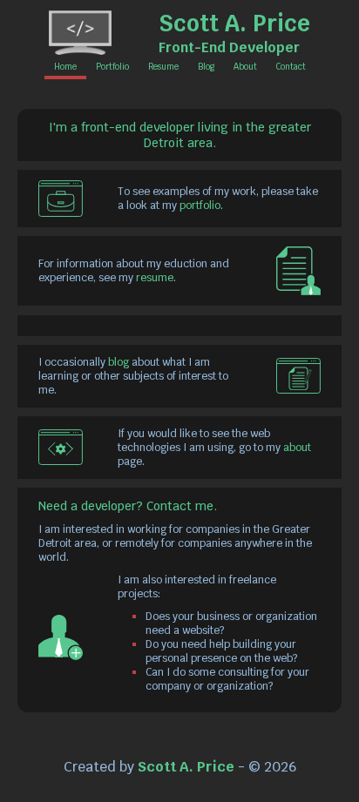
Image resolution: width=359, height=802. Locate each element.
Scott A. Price (234, 23)
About (245, 66)
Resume (163, 66)
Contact (291, 66)
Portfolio (112, 66)
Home (65, 66)
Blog (206, 66)
